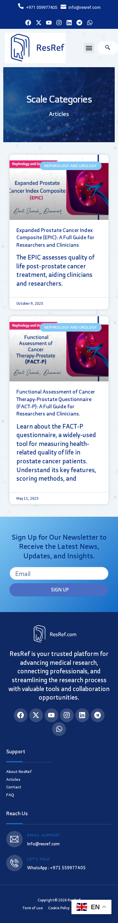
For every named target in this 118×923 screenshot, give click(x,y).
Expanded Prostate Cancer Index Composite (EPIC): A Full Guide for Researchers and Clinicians (55, 237)
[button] (89, 48)
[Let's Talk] (14, 863)
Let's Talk (38, 859)
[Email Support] (14, 839)
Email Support (43, 835)
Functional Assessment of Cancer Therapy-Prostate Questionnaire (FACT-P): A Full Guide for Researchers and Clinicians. (55, 402)
